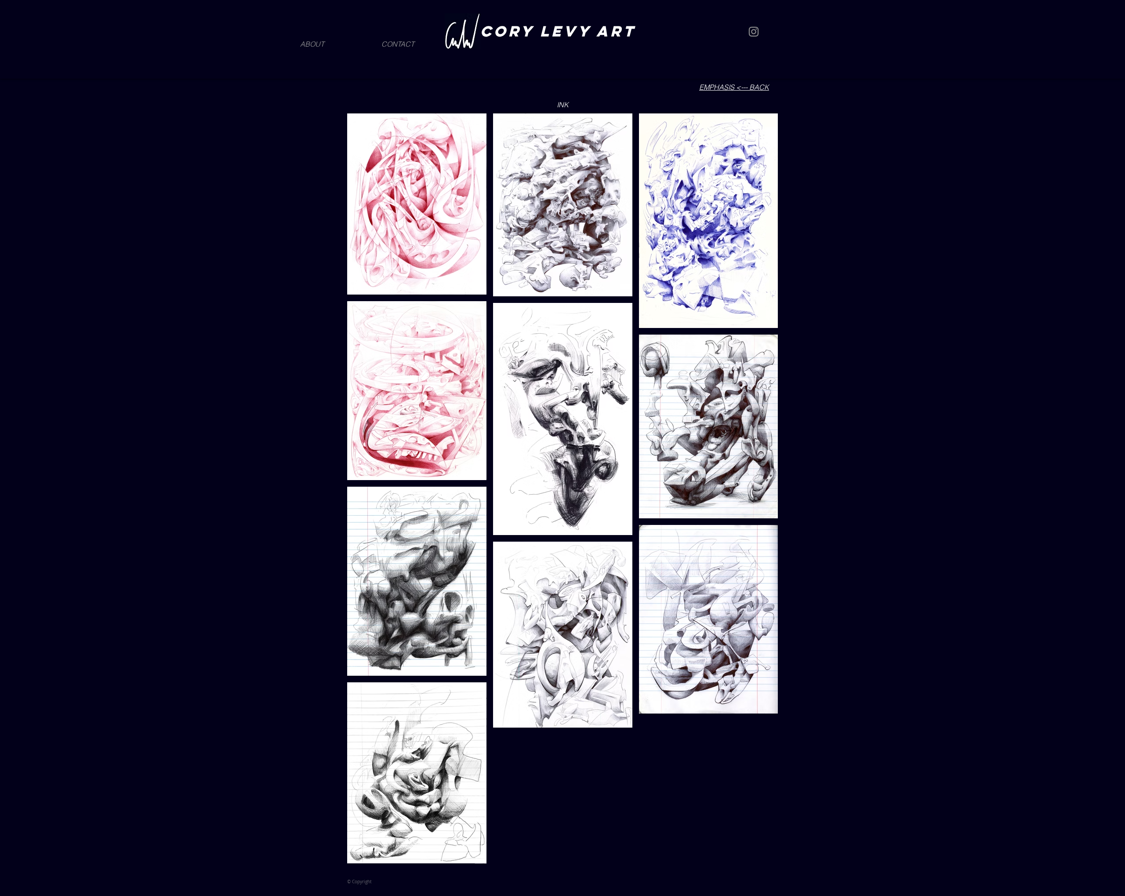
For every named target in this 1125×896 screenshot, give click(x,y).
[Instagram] (753, 31)
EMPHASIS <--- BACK (734, 87)
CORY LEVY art (561, 31)
